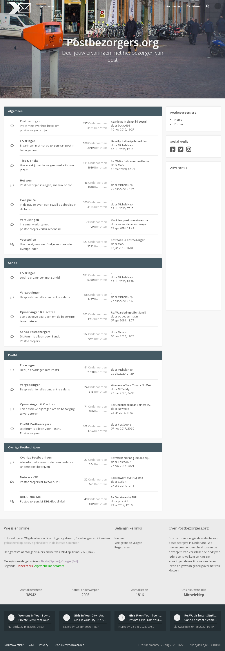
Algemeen (15, 111)
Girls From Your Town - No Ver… (151, 615)
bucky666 (124, 125)
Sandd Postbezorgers (35, 332)
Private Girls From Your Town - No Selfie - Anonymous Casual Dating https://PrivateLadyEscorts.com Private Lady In (145, 620)
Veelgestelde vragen (128, 543)
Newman (123, 409)
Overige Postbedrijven (24, 447)
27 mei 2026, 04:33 (32, 627)
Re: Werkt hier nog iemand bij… (130, 458)
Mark (121, 165)
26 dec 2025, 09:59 (142, 627)
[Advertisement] (187, 238)
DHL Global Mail (31, 497)
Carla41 (123, 482)
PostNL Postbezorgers (35, 424)
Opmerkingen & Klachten (37, 312)
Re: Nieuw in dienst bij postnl (129, 121)
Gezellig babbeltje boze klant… (130, 141)
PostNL (13, 355)
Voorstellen (28, 239)
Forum (178, 124)
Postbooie (124, 424)
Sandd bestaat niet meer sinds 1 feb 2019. (200, 620)
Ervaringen (28, 141)
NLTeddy (123, 389)
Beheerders (25, 566)
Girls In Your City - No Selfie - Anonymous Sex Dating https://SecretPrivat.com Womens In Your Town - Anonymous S (90, 620)
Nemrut (122, 332)
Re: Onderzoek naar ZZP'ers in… (131, 405)
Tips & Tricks (29, 161)
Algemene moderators (49, 566)
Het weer (26, 180)
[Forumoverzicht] (19, 8)
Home (178, 119)
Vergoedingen (30, 292)
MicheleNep (125, 145)
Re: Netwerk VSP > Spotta (127, 478)
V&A (31, 645)
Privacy (43, 645)
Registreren (122, 547)
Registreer (194, 6)
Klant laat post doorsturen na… (130, 220)
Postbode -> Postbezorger (128, 240)
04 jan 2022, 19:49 (202, 627)
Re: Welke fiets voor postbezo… (131, 161)
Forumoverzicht (14, 645)
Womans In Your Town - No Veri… (132, 385)
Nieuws (119, 538)
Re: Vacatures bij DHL (124, 497)
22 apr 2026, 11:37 (87, 627)
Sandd (12, 263)
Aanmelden (174, 6)
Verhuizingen (29, 220)
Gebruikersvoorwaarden (68, 645)
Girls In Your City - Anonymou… (95, 615)
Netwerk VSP (29, 477)
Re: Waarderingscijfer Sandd (128, 312)
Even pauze (28, 200)
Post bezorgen (30, 121)
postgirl (123, 501)
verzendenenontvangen (132, 224)
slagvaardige (182, 627)
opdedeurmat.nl (128, 316)
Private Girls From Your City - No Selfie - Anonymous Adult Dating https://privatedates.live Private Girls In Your (34, 620)
